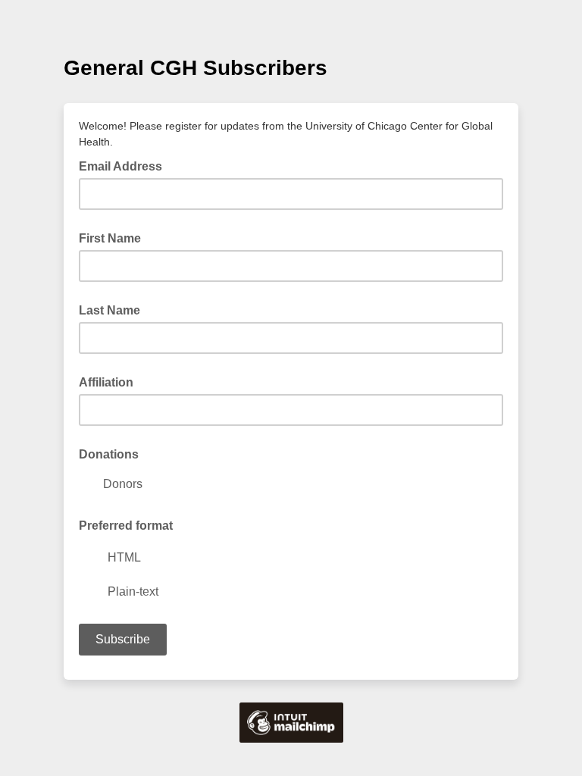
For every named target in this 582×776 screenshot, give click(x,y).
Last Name (109, 310)
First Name (110, 238)
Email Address (125, 165)
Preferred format (126, 525)
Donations (109, 454)
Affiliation (106, 382)
